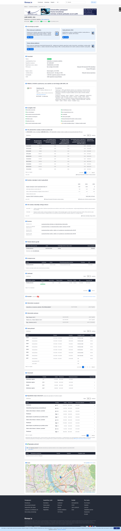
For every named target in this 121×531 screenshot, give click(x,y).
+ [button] (27, 466)
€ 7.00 (66, 37)
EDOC (57, 408)
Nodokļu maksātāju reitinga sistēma (88, 215)
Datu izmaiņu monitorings (30, 511)
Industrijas (46, 2)
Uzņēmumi (40, 2)
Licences (86, 507)
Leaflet (84, 492)
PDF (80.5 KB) (80, 349)
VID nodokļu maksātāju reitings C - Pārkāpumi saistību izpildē (74, 123)
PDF (57, 405)
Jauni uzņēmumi (75, 507)
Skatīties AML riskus (30, 121)
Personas (60, 505)
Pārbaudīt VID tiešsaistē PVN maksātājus (86, 66)
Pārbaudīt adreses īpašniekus (88, 72)
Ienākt (94, 2)
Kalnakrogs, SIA (40, 88)
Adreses (59, 507)
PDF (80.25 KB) (80, 346)
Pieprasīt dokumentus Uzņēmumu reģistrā (82, 438)
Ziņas (73, 509)
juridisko (88, 462)
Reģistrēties (46, 509)
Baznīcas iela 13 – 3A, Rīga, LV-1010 (55, 72)
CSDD (73, 505)
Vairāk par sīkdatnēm (61, 529)
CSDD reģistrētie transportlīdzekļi (54, 76)
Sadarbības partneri (88, 509)
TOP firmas (60, 511)
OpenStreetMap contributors (90, 492)
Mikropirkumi (46, 507)
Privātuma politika (37, 526)
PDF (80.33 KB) (80, 343)
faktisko (91, 462)
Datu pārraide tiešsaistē (30, 505)
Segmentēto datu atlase (30, 507)
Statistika (86, 505)
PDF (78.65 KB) (80, 355)
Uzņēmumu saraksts (33, 6)
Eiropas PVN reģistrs (90, 68)
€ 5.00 (31, 37)
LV (57, 2)
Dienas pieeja (46, 505)
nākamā (93, 172)
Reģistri (52, 2)
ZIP (78, 358)
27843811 (39, 96)
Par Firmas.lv (87, 502)
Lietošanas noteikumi (29, 526)
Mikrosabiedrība (45, 19)
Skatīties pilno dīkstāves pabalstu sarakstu (87, 199)
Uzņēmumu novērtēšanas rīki (31, 509)
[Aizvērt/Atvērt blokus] (120, 8)
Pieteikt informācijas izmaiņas (90, 296)
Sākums (25, 6)
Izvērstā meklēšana (62, 509)
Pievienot (40, 455)
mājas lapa (45, 96)
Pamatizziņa (27, 502)
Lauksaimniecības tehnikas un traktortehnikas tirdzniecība (54, 224)
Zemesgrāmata (75, 502)
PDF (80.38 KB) (80, 352)
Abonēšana (45, 502)
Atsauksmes (87, 511)
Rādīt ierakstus (89, 135)
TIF (58, 414)
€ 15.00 (31, 49)
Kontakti (86, 514)
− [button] (27, 468)
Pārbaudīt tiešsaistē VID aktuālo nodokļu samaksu (71, 118)
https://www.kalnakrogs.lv (41, 94)
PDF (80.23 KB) (80, 340)
